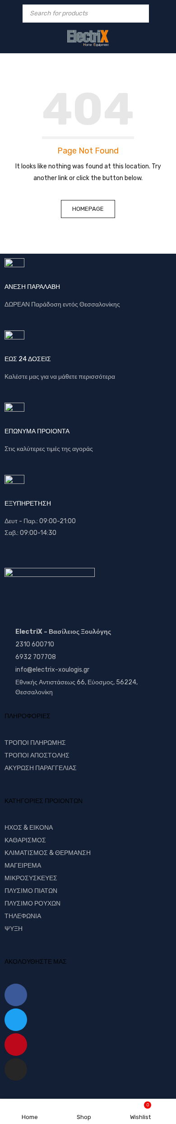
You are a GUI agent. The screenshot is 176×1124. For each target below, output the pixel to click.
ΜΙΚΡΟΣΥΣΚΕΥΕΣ (31, 878)
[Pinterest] (16, 1044)
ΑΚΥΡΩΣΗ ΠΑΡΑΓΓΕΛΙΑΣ (41, 768)
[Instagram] (16, 1069)
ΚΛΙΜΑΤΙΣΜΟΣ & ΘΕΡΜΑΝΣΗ (48, 853)
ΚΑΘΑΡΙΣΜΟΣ (25, 840)
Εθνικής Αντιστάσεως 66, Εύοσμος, (65, 682)
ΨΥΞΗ (14, 929)
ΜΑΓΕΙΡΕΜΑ (23, 865)
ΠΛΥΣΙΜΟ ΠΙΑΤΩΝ (31, 891)
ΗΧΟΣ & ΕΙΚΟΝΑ (29, 827)
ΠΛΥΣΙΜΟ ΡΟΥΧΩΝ (32, 903)
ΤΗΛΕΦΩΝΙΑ (23, 916)
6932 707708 (35, 657)
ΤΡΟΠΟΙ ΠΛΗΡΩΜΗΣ (35, 743)
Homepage (88, 208)
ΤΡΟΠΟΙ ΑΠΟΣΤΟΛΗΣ (37, 755)
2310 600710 (34, 644)
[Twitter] (16, 1019)
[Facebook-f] (16, 995)
